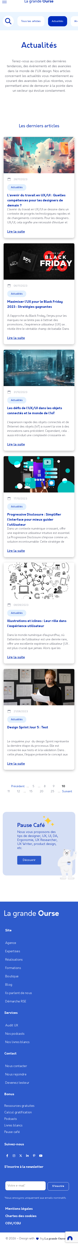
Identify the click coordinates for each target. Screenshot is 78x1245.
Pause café (12, 1132)
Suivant (67, 791)
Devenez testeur (17, 1083)
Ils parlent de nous (18, 993)
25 (52, 791)
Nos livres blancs (17, 1042)
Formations (13, 968)
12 (18, 791)
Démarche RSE (15, 1001)
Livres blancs (13, 1125)
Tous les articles (31, 21)
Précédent (18, 786)
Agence (10, 943)
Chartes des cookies (20, 1216)
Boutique (12, 976)
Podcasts (10, 1119)
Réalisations (14, 960)
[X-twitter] (21, 1156)
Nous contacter (16, 1066)
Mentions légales (19, 1209)
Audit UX (11, 1025)
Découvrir (29, 860)
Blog (8, 985)
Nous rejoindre (15, 1074)
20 (41, 791)
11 (9, 791)
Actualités (57, 21)
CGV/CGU (13, 1223)
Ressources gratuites (19, 1106)
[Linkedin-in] (27, 1156)
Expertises (12, 951)
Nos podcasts (14, 1034)
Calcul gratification (18, 1112)
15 (31, 791)
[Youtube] (41, 1156)
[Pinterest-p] (34, 1156)
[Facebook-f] (7, 1156)
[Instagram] (14, 1156)
